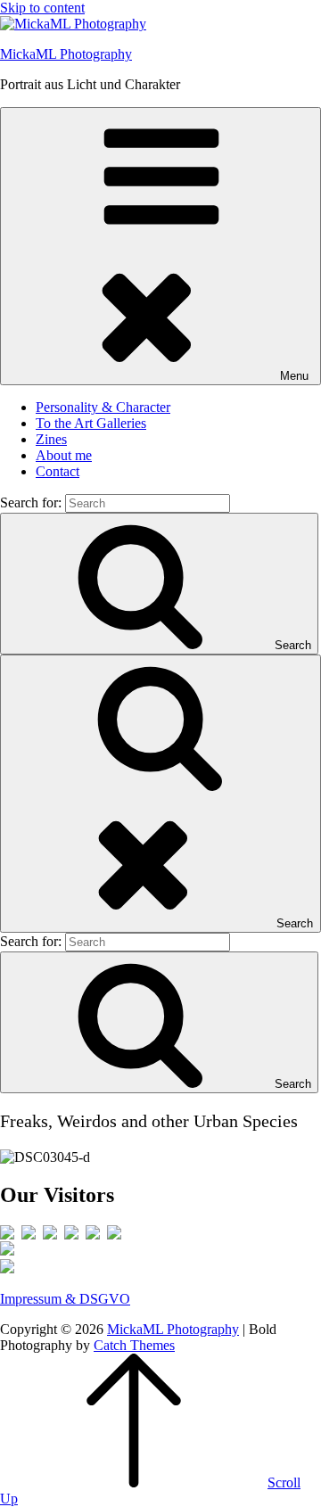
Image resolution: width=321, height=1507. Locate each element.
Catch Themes (134, 1345)
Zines (51, 439)
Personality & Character (103, 407)
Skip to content (42, 7)
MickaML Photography (66, 54)
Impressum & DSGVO (65, 1298)
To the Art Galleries (91, 423)
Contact (57, 471)
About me (64, 455)
